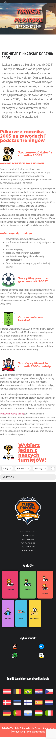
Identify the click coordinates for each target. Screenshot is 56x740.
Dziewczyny (10, 590)
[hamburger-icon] (51, 6)
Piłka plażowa (34, 618)
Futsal (21, 618)
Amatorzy (8, 618)
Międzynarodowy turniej (12, 413)
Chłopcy (28, 590)
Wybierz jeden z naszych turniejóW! (32, 452)
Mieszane (45, 593)
